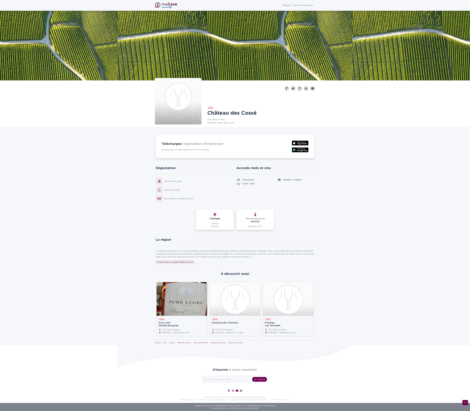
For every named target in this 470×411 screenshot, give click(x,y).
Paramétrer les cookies (280, 399)
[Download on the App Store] (300, 143)
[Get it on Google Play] (300, 150)
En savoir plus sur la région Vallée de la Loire (175, 262)
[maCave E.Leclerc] (166, 5)
